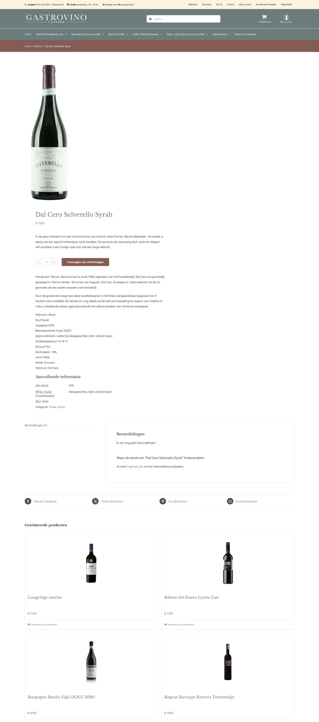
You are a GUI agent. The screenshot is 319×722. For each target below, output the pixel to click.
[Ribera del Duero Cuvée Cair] (228, 562)
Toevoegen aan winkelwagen (85, 262)
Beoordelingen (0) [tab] (36, 425)
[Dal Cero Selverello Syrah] (89, 132)
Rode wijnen (57, 407)
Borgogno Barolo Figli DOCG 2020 (61, 697)
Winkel (38, 46)
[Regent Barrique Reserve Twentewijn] (228, 662)
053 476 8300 (43, 4)
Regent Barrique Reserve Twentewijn (199, 697)
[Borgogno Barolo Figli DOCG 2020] (91, 662)
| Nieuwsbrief (57, 4)
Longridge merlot (45, 597)
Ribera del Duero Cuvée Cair (191, 597)
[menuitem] (30, 34)
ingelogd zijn (135, 466)
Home (28, 46)
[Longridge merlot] (91, 562)
